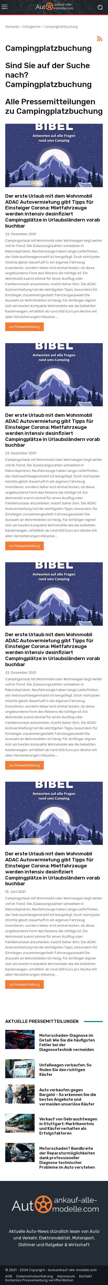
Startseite (12, 26)
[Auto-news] (54, 7)
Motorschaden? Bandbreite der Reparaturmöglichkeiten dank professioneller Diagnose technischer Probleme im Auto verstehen (67, 1158)
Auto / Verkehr (17, 1047)
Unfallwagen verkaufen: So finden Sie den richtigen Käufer (65, 1070)
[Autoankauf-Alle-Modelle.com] (54, 1206)
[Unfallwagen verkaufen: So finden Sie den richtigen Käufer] (20, 1068)
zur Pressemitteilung (24, 327)
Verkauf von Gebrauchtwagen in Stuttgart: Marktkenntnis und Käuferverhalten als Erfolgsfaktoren (68, 1126)
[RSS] (99, 39)
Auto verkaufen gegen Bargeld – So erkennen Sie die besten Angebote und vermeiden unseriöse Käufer (67, 1097)
